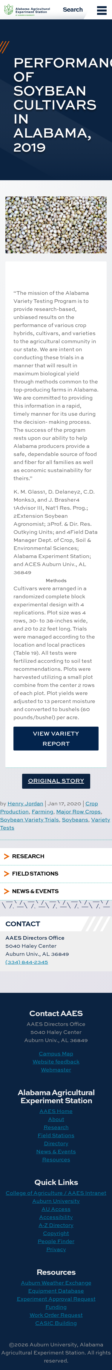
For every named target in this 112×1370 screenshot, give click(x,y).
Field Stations (56, 1135)
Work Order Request (56, 1315)
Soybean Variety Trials (29, 819)
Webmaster (56, 1069)
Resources (56, 1159)
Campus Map (56, 1053)
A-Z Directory (56, 1225)
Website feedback (56, 1061)
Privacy (56, 1249)
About (56, 1119)
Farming (42, 811)
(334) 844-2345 (26, 962)
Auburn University (56, 1201)
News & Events (56, 1151)
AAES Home (56, 1111)
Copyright (56, 1233)
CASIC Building (56, 1323)
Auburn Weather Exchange (56, 1282)
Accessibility (56, 1217)
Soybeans (75, 819)
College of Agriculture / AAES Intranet (56, 1193)
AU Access (56, 1209)
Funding (56, 1307)
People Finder (56, 1241)
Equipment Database (56, 1291)
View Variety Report (56, 738)
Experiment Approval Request (56, 1299)
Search (73, 9)
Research (56, 1127)
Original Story (56, 780)
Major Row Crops (78, 811)
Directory (56, 1143)
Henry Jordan (25, 803)
